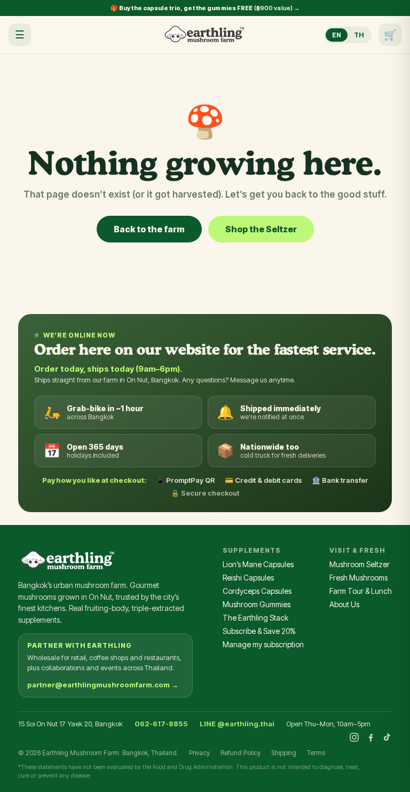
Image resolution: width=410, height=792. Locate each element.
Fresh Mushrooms (358, 577)
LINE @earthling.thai (237, 723)
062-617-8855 (161, 723)
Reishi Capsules (248, 577)
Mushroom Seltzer (359, 564)
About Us (344, 604)
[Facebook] (371, 737)
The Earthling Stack (255, 617)
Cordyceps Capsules (257, 590)
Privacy (199, 753)
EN (336, 35)
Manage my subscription (263, 644)
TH (359, 35)
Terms (316, 753)
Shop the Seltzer (261, 229)
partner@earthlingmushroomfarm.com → (102, 684)
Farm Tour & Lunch (360, 590)
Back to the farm (149, 229)
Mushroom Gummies (256, 604)
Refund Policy (240, 753)
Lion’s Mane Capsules (258, 564)
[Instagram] (354, 737)
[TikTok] (387, 737)
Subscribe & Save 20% (259, 631)
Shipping (283, 753)
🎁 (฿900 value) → (205, 8)
